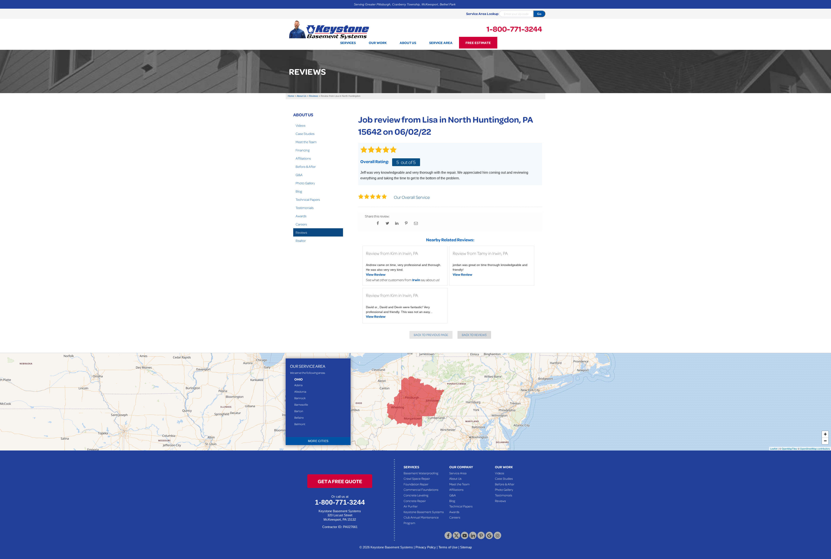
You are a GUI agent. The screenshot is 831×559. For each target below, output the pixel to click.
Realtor (301, 240)
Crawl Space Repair (417, 478)
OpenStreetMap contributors (815, 448)
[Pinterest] (481, 535)
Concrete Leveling (416, 495)
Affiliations (303, 158)
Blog (299, 191)
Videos (300, 125)
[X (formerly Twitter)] (456, 535)
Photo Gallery (305, 183)
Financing (302, 150)
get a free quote (340, 481)
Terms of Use (447, 547)
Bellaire (299, 417)
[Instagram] (497, 535)
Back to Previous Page (431, 335)
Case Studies (305, 133)
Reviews (301, 232)
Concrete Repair (415, 501)
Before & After (306, 166)
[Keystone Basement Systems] (329, 29)
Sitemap (466, 547)
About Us (303, 114)
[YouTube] (464, 535)
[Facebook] (448, 535)
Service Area (458, 473)
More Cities (318, 441)
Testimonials (305, 208)
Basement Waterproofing (421, 473)
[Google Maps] (489, 535)
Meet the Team (306, 142)
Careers (301, 224)
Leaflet (773, 448)
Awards (301, 216)
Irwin (416, 280)
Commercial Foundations (421, 489)
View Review (375, 274)
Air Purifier (411, 506)
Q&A (299, 175)
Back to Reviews (474, 335)
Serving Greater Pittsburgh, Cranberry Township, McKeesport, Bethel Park (405, 4)
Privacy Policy (426, 547)
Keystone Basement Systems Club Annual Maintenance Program (424, 517)
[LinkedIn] (473, 535)
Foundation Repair (416, 484)
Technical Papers (308, 199)
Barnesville (301, 404)
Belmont (299, 424)
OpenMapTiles (789, 448)
